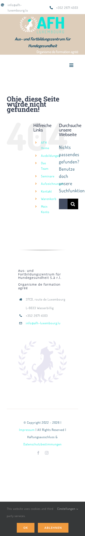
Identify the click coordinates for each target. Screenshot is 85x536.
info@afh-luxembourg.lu (43, 323)
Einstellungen (66, 508)
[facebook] (38, 453)
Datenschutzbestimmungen (42, 444)
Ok (25, 528)
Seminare (47, 176)
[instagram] (47, 453)
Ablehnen (53, 528)
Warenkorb (48, 199)
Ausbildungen (50, 156)
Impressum (27, 430)
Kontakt (46, 191)
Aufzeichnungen (52, 184)
